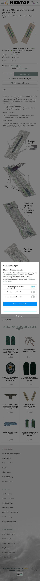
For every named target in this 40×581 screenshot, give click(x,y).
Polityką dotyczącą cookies (11, 274)
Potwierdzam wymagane (20, 309)
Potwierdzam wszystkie (20, 304)
